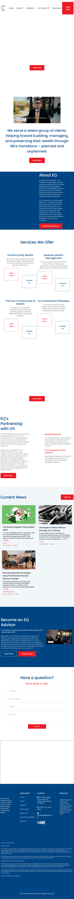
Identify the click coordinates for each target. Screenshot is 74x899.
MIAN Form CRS (5, 846)
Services (23, 805)
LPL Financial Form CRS (7, 843)
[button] (22, 8)
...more (5, 540)
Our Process (24, 809)
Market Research (53, 434)
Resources (24, 813)
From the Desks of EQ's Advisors (55, 451)
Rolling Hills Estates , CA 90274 (44, 802)
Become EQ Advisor (27, 817)
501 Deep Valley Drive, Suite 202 (44, 798)
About (22, 801)
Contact (23, 821)
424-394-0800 (44, 808)
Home (22, 797)
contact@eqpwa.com (44, 816)
